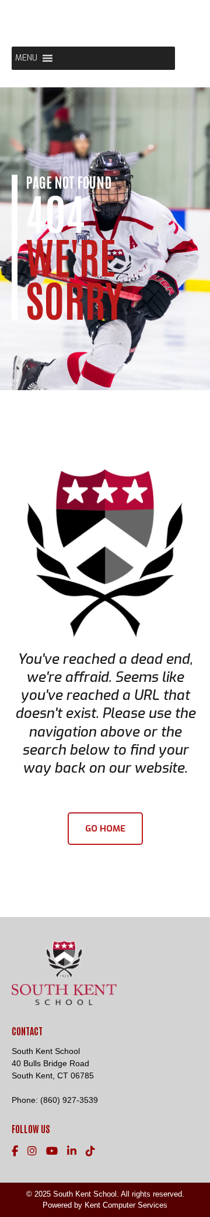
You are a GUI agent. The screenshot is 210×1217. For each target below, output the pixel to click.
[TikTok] (90, 1151)
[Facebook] (15, 1151)
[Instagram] (32, 1151)
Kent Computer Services (126, 1205)
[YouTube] (52, 1151)
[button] (26, 58)
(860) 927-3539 (69, 1100)
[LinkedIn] (71, 1151)
